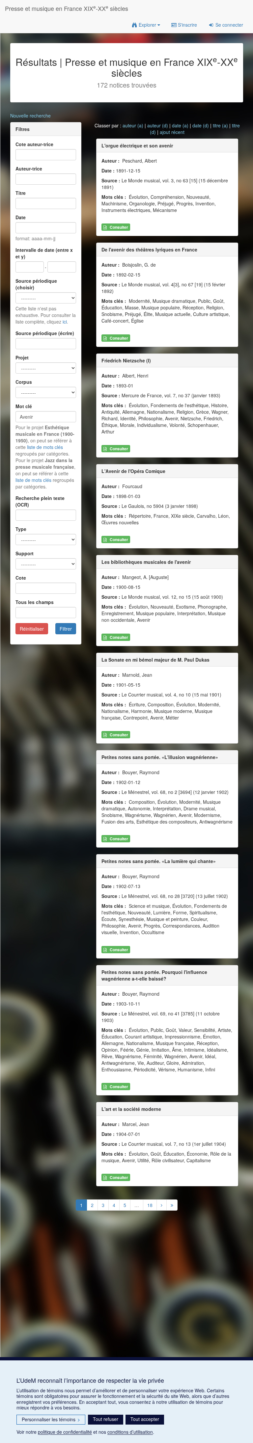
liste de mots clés (45, 447)
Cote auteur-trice (34, 144)
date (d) (200, 125)
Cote (20, 577)
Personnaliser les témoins (51, 1419)
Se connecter (228, 24)
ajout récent (172, 132)
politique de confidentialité (65, 1432)
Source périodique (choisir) (36, 284)
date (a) (180, 125)
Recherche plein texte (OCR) (40, 501)
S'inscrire (187, 24)
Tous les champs (34, 602)
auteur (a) (133, 125)
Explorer (147, 24)
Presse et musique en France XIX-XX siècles (66, 8)
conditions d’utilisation (130, 1432)
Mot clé (23, 406)
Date (20, 217)
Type (20, 529)
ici (65, 321)
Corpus (23, 382)
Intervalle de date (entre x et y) (44, 253)
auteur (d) (157, 125)
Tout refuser (105, 1419)
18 (150, 1205)
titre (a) (220, 125)
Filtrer (66, 628)
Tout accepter (144, 1419)
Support (24, 553)
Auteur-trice (28, 168)
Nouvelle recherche (30, 115)
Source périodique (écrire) (44, 333)
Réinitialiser (32, 628)
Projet (22, 357)
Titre (20, 193)
